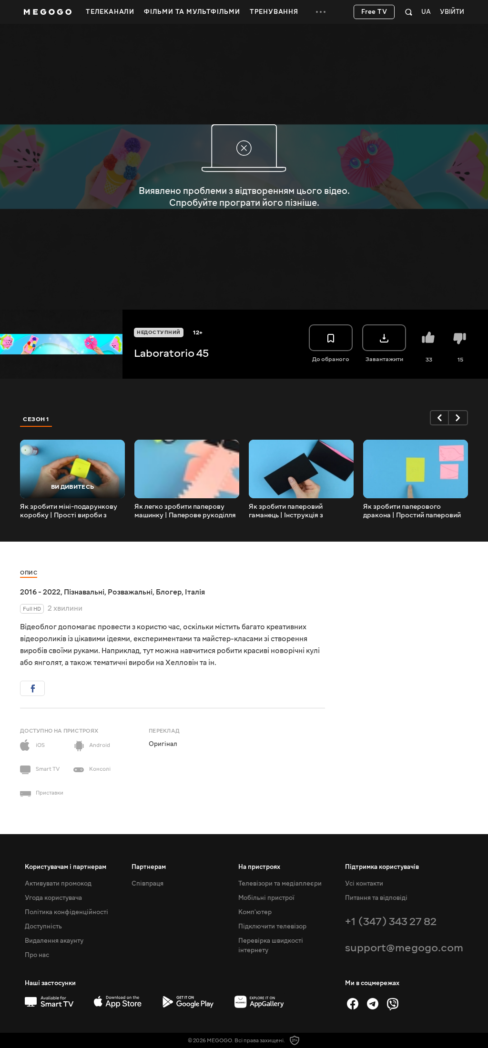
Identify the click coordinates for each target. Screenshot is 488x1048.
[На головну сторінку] (47, 12)
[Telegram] (372, 1003)
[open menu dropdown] (321, 12)
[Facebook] (352, 1003)
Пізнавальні (84, 592)
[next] (458, 417)
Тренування (274, 12)
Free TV (374, 12)
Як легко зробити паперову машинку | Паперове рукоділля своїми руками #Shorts (185, 511)
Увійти (452, 12)
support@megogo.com (404, 947)
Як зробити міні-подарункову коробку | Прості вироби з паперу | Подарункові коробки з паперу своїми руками (70, 511)
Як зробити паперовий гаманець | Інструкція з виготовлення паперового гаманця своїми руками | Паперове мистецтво (292, 511)
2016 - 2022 (40, 592)
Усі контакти (364, 883)
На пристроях (259, 867)
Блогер (169, 592)
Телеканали (110, 12)
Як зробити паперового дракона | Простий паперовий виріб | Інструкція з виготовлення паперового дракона (412, 511)
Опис (28, 572)
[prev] (439, 417)
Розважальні (130, 592)
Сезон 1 (36, 419)
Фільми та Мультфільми (192, 12)
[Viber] (392, 1003)
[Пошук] (408, 11)
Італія (195, 592)
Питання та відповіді (376, 898)
